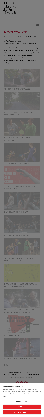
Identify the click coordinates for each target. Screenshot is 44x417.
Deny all (22, 407)
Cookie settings (22, 401)
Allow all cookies (22, 412)
